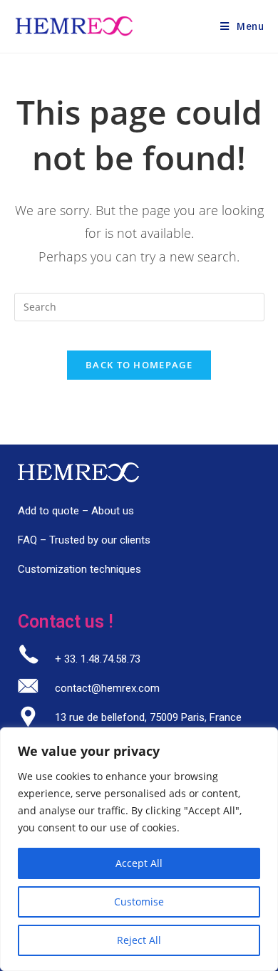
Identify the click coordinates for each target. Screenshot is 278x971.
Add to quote (48, 510)
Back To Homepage (139, 364)
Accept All (139, 863)
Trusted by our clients (99, 540)
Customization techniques (79, 569)
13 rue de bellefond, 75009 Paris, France (148, 717)
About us (112, 510)
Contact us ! (65, 621)
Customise (139, 901)
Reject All (139, 940)
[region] (139, 849)
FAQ (27, 540)
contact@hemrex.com (107, 688)
